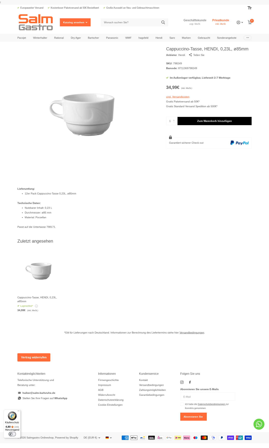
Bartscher (93, 37)
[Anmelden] (239, 22)
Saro (172, 37)
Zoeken (163, 22)
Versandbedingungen (192, 332)
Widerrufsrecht (106, 394)
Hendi (159, 37)
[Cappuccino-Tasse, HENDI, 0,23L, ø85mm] (39, 271)
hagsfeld (143, 37)
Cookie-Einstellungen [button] (110, 404)
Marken (186, 37)
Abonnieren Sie (193, 416)
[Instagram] (182, 382)
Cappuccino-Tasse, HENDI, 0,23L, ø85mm (37, 299)
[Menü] (18, 412)
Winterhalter (40, 37)
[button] (174, 118)
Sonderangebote (226, 37)
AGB (100, 389)
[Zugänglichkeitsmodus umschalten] (250, 7)
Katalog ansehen (74, 22)
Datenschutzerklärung (111, 399)
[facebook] (190, 382)
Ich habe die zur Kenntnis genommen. (207, 406)
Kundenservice (149, 373)
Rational (59, 37)
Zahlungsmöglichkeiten (152, 389)
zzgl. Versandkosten (177, 96)
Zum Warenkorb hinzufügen (214, 120)
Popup (36, 306)
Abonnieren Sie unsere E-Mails (199, 389)
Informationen (107, 373)
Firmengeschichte (108, 380)
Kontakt (143, 380)
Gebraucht (204, 37)
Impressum (104, 385)
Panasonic (112, 37)
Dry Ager (76, 37)
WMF (128, 37)
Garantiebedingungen (151, 394)
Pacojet (21, 37)
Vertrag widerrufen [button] (34, 357)
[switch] (12, 434)
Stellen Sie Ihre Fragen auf (45, 398)
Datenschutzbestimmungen (212, 404)
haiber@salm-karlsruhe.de (39, 392)
